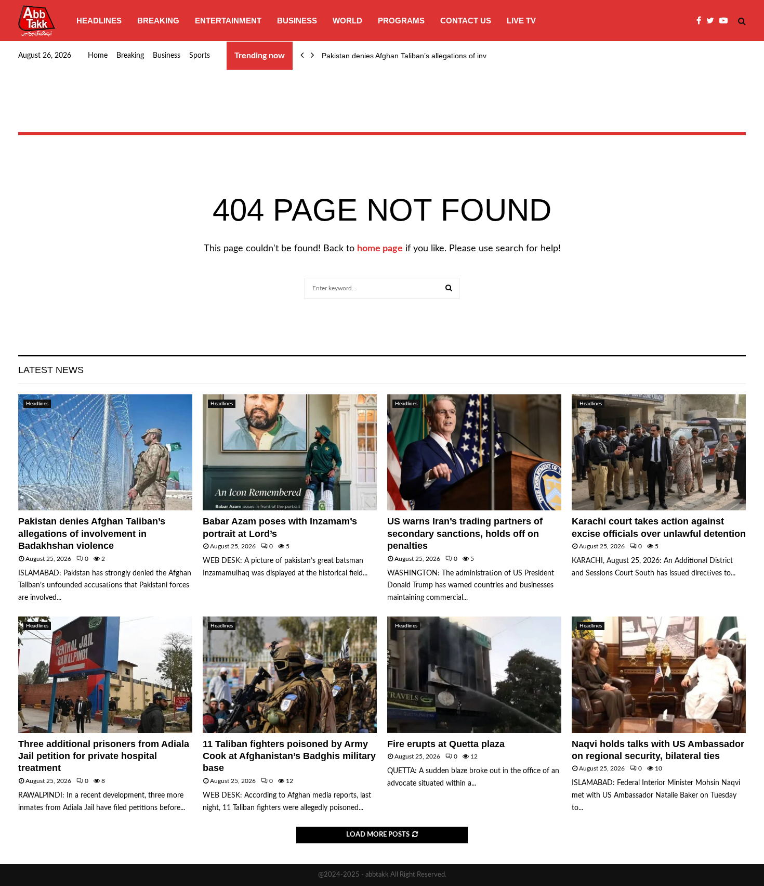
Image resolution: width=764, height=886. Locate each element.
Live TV (521, 20)
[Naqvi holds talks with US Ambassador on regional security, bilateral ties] (659, 675)
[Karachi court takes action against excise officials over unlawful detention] (659, 452)
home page (380, 248)
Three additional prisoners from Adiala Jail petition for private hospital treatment (103, 756)
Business (297, 20)
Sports (199, 55)
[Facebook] (701, 21)
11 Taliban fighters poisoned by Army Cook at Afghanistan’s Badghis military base (289, 756)
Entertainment (228, 20)
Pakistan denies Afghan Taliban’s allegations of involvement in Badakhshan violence (91, 533)
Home (98, 55)
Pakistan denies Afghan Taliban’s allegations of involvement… (423, 56)
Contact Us (465, 20)
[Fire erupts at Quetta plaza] (474, 675)
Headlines (99, 20)
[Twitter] (712, 21)
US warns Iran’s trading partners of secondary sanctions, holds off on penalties (465, 533)
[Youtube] (726, 21)
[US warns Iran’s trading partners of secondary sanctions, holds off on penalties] (474, 452)
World (347, 20)
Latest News (51, 370)
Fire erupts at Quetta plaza (446, 744)
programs (401, 20)
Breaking (158, 20)
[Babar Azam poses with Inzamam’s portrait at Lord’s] (290, 452)
